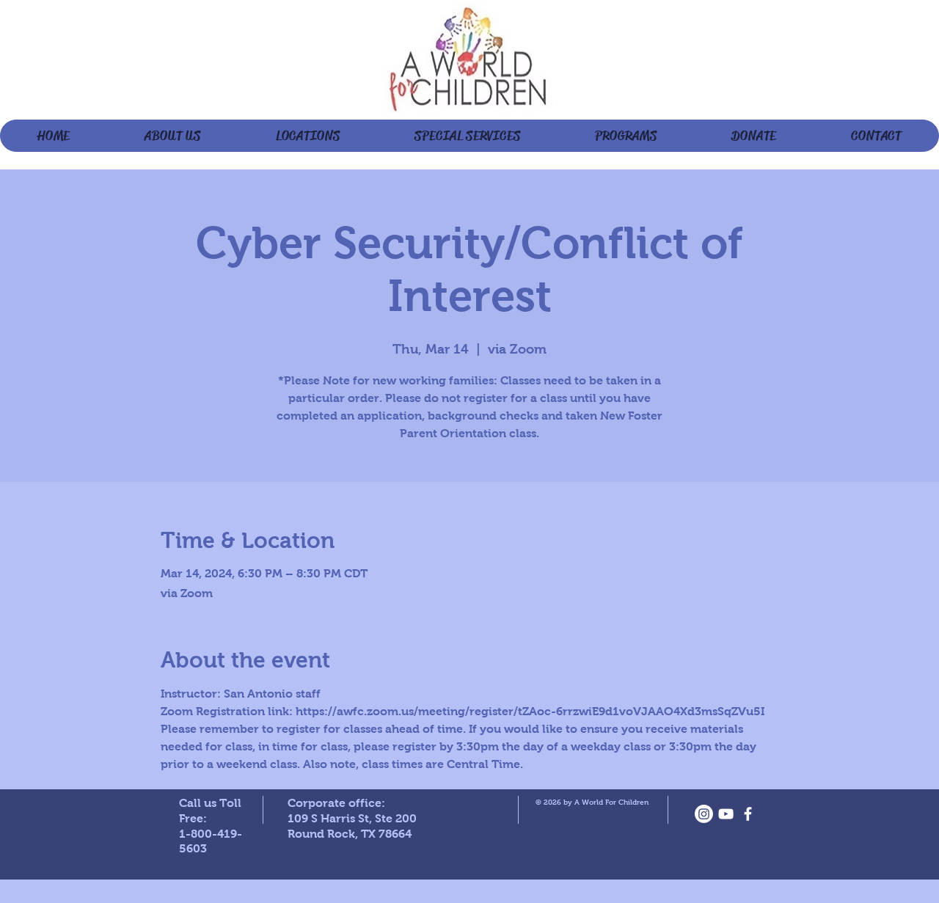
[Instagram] (704, 814)
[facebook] (748, 814)
